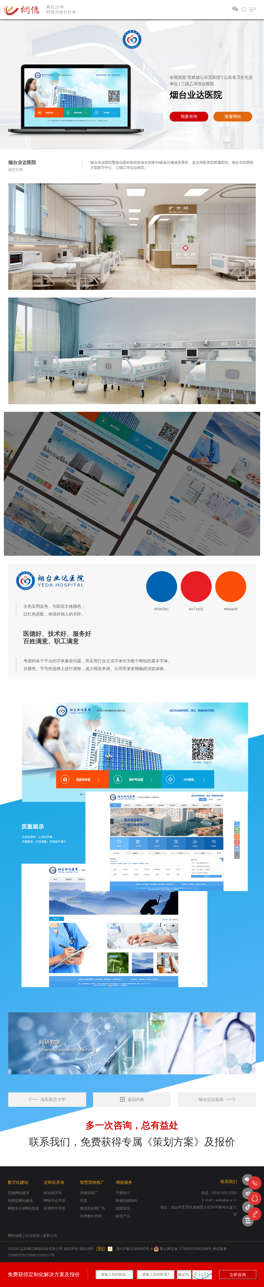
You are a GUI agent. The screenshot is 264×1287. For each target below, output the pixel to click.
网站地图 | (16, 1235)
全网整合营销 (91, 1216)
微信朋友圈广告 (92, 1208)
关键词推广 (89, 1193)
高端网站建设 (18, 1193)
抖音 (83, 1200)
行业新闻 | (34, 1235)
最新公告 (50, 1235)
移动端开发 (53, 1193)
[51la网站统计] (110, 1249)
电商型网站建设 (20, 1200)
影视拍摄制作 (126, 1200)
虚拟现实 (123, 1208)
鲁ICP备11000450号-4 (135, 1249)
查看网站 (233, 116)
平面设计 (123, 1193)
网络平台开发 (54, 1200)
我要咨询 (189, 116)
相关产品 (123, 1216)
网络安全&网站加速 (23, 1208)
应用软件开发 (54, 1208)
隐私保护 (86, 1249)
